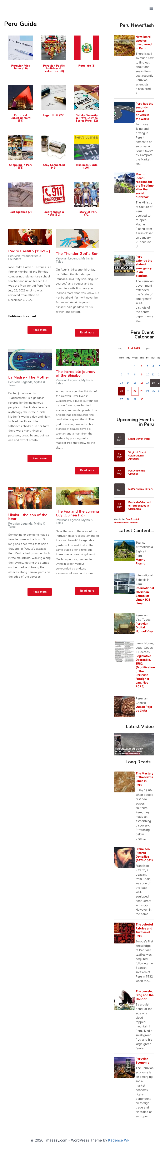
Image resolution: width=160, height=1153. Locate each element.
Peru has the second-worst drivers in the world (144, 111)
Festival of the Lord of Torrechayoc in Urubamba (139, 505)
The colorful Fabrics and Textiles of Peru (144, 930)
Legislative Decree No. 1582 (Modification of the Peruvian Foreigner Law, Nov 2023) (145, 671)
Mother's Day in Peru (140, 489)
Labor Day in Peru (139, 438)
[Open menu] (151, 8)
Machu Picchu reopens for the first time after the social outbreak (145, 185)
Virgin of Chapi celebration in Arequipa (137, 455)
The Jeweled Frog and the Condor (145, 994)
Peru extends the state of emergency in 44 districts (144, 266)
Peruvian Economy (142, 1060)
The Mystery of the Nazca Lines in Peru (144, 779)
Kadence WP (119, 1140)
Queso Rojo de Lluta (144, 708)
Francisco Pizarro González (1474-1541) (144, 854)
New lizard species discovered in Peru (144, 42)
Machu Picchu (140, 561)
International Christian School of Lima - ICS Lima (145, 595)
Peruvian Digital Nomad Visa (144, 627)
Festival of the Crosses (136, 472)
